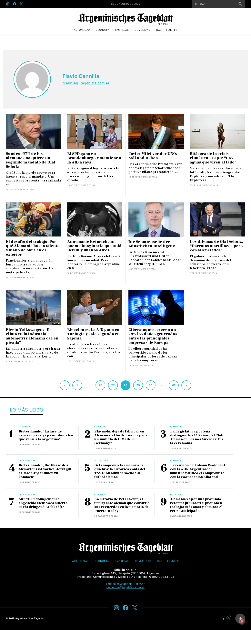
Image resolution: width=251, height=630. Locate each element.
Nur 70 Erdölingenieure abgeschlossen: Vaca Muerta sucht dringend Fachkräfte (43, 503)
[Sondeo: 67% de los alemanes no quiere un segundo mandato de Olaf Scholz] (33, 131)
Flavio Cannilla (81, 76)
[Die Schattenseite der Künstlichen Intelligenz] (156, 219)
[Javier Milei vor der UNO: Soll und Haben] (156, 131)
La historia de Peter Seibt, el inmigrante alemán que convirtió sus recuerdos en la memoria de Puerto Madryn (122, 505)
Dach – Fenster (166, 30)
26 (100, 385)
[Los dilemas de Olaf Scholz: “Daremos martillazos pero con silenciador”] (217, 219)
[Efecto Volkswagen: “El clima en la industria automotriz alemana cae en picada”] (33, 307)
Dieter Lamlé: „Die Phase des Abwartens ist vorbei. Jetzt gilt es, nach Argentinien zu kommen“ (45, 471)
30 (151, 385)
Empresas (122, 30)
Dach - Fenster (27, 460)
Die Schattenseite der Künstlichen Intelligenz (151, 244)
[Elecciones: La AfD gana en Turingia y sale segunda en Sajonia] (95, 307)
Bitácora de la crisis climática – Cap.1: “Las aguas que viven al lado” (213, 158)
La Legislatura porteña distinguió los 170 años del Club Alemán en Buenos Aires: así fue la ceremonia (197, 437)
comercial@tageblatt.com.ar (125, 587)
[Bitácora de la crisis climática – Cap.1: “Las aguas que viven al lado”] (217, 131)
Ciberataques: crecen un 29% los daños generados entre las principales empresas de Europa (152, 336)
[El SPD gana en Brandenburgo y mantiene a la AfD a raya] (95, 131)
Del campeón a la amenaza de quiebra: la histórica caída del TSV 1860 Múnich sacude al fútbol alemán (119, 471)
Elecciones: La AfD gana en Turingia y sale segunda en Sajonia (93, 334)
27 (113, 385)
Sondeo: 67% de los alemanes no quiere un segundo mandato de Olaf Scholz (30, 160)
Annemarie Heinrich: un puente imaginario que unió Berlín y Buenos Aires (94, 245)
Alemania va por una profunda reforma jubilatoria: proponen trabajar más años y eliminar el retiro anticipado (196, 505)
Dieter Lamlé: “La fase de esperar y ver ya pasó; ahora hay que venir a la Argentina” (46, 435)
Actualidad (82, 30)
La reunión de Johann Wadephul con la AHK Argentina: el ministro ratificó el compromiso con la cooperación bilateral (197, 471)
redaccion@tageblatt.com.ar (125, 583)
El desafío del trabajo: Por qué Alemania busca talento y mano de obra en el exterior (33, 248)
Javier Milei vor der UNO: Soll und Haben (152, 156)
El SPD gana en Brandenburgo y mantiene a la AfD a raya (94, 158)
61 (174, 385)
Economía (102, 30)
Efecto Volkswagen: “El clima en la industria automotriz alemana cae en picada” (32, 336)
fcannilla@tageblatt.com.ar (86, 83)
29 (138, 385)
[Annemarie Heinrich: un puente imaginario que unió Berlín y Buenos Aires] (95, 219)
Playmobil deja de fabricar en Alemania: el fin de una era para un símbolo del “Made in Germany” (120, 437)
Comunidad (142, 30)
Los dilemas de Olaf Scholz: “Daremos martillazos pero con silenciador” (216, 245)
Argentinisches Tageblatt (30, 618)
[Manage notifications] (242, 621)
